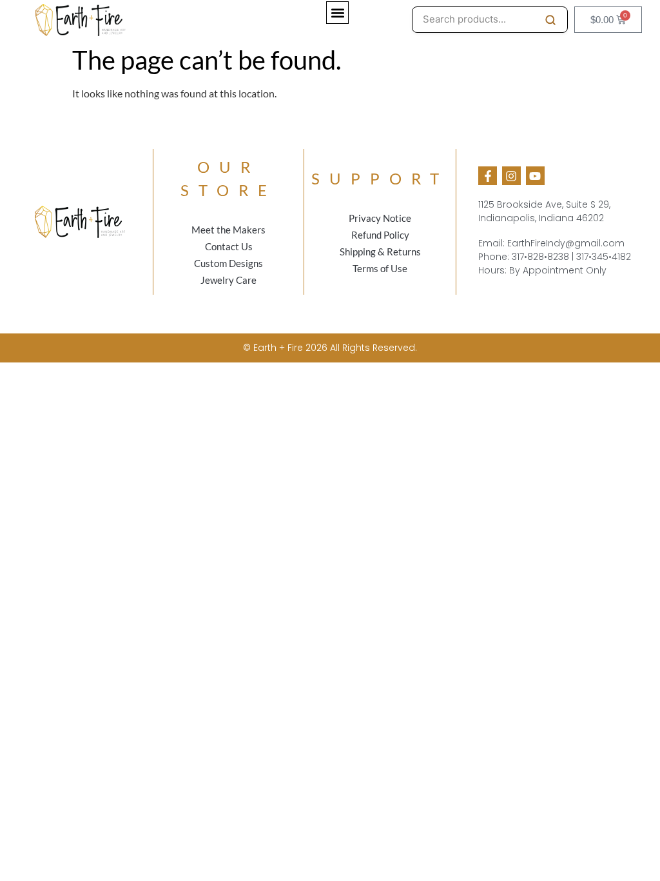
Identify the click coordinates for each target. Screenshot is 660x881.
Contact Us (229, 246)
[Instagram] (511, 175)
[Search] (550, 20)
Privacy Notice (380, 218)
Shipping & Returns (380, 251)
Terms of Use (380, 268)
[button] (337, 12)
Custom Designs (228, 263)
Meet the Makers (228, 229)
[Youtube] (535, 175)
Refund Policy (380, 235)
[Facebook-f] (487, 175)
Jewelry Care (228, 280)
